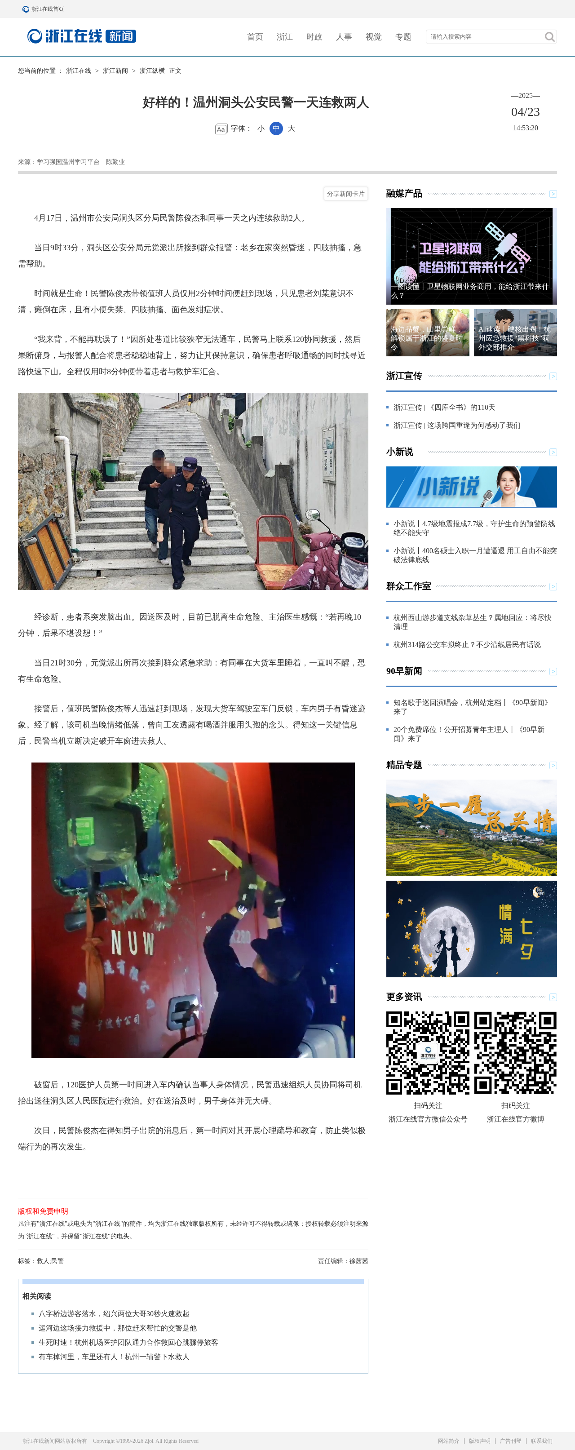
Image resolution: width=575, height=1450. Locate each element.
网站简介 (449, 1441)
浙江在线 (78, 70)
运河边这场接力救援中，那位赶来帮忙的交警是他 (118, 1328)
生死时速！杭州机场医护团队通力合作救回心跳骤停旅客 (128, 1342)
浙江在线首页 (26, 9)
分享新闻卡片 (346, 193)
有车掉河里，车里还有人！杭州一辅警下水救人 (114, 1357)
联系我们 (542, 1441)
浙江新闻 (115, 70)
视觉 (374, 36)
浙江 (285, 36)
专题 (403, 36)
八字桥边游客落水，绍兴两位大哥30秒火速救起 (114, 1313)
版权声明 (480, 1441)
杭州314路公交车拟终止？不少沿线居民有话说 (467, 644)
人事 (344, 36)
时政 (314, 36)
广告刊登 (511, 1441)
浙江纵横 (152, 70)
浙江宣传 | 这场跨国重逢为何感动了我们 (457, 425)
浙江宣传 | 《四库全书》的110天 (444, 407)
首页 (255, 36)
